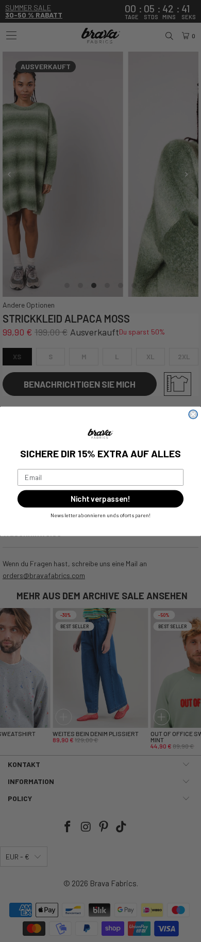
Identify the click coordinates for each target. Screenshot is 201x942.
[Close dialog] (193, 414)
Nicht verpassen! (100, 498)
